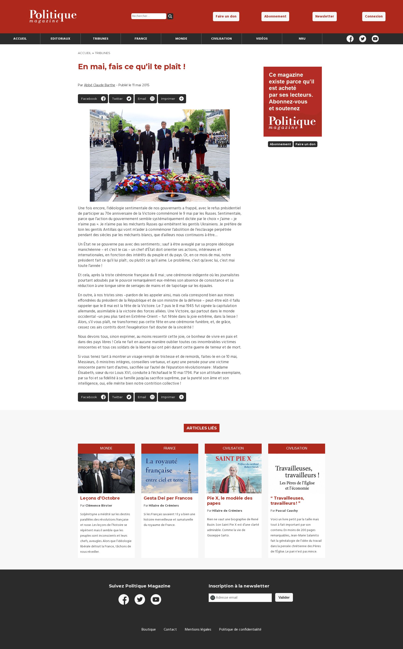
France (141, 38)
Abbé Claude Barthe (99, 85)
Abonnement (275, 16)
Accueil (20, 38)
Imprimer (168, 98)
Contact (170, 630)
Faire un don (226, 16)
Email (142, 98)
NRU (302, 38)
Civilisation (221, 38)
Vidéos (262, 38)
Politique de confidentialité (240, 630)
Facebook (89, 98)
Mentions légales (198, 630)
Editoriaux (60, 38)
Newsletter (324, 16)
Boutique (149, 630)
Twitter (117, 98)
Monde (181, 38)
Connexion (374, 16)
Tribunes (100, 38)
